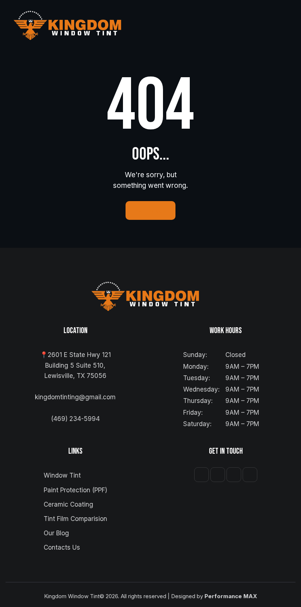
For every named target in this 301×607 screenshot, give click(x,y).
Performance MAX (230, 596)
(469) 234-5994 (75, 418)
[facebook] (201, 474)
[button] (284, 24)
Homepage (150, 210)
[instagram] (217, 474)
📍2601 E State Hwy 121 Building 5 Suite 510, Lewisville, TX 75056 (75, 365)
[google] (250, 474)
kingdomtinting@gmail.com (75, 397)
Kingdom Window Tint (71, 596)
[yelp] (233, 474)
